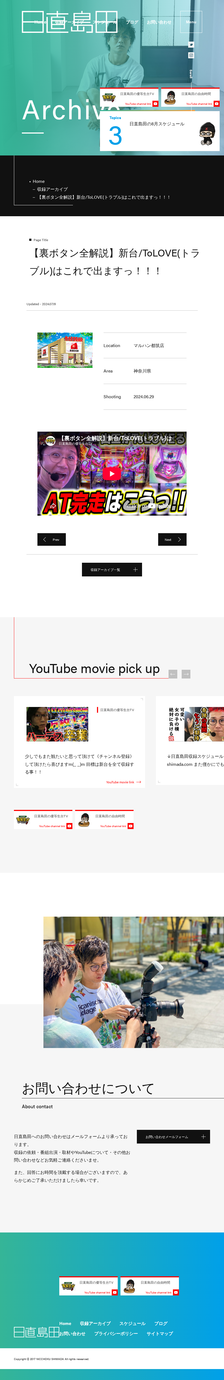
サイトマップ (160, 1333)
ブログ (132, 22)
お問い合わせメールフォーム (167, 1136)
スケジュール (105, 22)
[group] (160, 131)
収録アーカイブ (69, 22)
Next (168, 539)
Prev (56, 539)
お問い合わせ (159, 22)
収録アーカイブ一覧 (105, 569)
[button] (173, 674)
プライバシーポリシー (116, 1333)
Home (40, 22)
